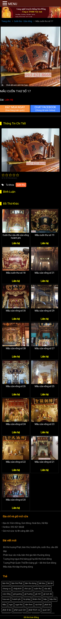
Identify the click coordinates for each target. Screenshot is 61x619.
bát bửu (42, 583)
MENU (12, 4)
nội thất (38, 605)
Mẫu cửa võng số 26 (16, 386)
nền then (29, 605)
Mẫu (4, 605)
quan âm (46, 610)
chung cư (7, 589)
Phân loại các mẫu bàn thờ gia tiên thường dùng (26, 555)
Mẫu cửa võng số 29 (44, 310)
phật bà (47, 605)
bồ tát (50, 583)
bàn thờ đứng (30, 583)
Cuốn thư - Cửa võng (23, 21)
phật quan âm (20, 610)
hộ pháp (26, 599)
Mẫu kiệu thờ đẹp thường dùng (18, 566)
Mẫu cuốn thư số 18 (15, 273)
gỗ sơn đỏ (47, 594)
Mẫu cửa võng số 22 (16, 462)
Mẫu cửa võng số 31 (44, 273)
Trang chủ (6, 21)
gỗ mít (38, 594)
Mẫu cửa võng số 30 (16, 310)
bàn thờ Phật (17, 583)
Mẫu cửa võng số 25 (44, 386)
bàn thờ (6, 583)
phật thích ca (34, 610)
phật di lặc (7, 610)
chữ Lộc (27, 589)
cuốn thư (21, 185)
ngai (11, 605)
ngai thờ (18, 605)
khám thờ (37, 599)
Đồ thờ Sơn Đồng (31, 617)
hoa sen (6, 599)
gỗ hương (28, 594)
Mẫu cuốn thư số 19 (44, 235)
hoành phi (16, 599)
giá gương (17, 594)
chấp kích (17, 589)
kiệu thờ (53, 599)
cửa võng (6, 594)
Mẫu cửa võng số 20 (16, 499)
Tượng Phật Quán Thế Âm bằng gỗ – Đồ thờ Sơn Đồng (29, 563)
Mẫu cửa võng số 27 (44, 348)
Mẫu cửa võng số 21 (44, 462)
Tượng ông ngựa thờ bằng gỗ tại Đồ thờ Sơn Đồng (27, 559)
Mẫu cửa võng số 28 (16, 348)
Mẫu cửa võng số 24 (16, 424)
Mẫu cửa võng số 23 (44, 424)
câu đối (47, 589)
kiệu (45, 599)
